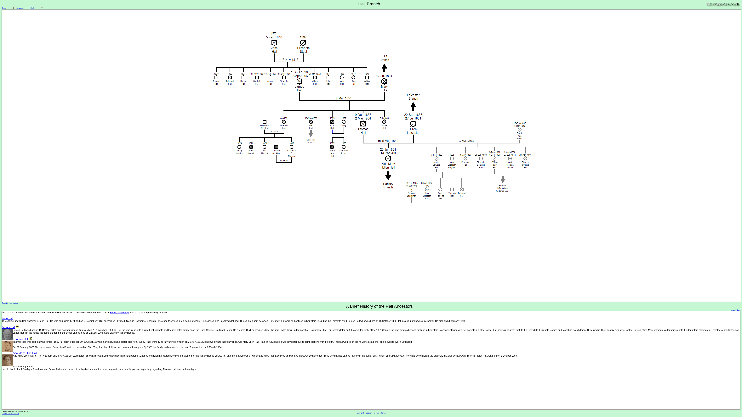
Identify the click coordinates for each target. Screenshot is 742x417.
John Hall (7, 318)
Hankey (19, 8)
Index (376, 413)
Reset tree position (10, 303)
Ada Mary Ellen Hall (25, 352)
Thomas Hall (20, 339)
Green (4, 8)
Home (383, 413)
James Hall (8, 327)
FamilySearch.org (119, 312)
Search (369, 413)
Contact (360, 413)
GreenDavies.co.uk (10, 413)
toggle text (735, 310)
